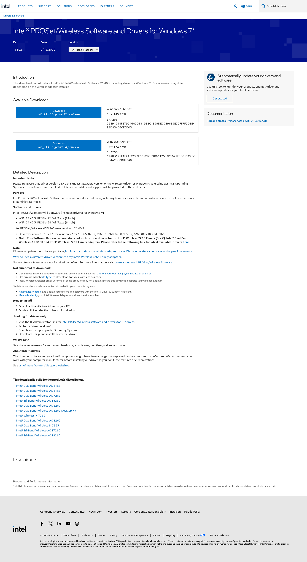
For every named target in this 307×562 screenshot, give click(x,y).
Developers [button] (86, 6)
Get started (219, 98)
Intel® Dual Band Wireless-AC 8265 (38, 420)
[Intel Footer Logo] (20, 529)
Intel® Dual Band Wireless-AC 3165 (38, 386)
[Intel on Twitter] (51, 524)
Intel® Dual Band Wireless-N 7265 (37, 425)
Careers (126, 512)
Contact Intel (77, 512)
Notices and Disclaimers (104, 543)
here (186, 242)
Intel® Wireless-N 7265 (30, 415)
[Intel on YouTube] (68, 524)
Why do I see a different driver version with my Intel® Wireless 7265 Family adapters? (67, 257)
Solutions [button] (64, 6)
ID (14, 42)
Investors (111, 512)
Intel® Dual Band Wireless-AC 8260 (38, 405)
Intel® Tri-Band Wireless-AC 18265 (38, 400)
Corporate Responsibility (150, 512)
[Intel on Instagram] (77, 524)
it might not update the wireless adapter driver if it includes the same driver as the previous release (128, 251)
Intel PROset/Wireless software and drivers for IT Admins (97, 322)
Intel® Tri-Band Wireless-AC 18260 (38, 435)
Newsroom (95, 512)
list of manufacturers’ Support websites (44, 365)
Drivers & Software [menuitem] (13, 15)
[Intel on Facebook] (42, 524)
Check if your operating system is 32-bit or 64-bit (124, 273)
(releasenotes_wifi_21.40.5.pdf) (237, 121)
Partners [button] (107, 6)
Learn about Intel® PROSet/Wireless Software (143, 262)
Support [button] (44, 6)
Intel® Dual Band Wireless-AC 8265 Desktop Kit (46, 410)
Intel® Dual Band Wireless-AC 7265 (38, 396)
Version (73, 42)
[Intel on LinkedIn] (59, 524)
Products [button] (25, 6)
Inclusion (175, 512)
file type (46, 277)
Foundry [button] (126, 6)
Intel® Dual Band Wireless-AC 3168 (38, 391)
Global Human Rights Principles (259, 543)
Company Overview (52, 512)
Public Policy (192, 512)
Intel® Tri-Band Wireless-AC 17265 (38, 430)
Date (44, 42)
